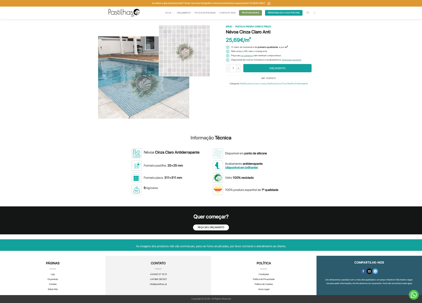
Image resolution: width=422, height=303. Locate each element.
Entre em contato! (291, 60)
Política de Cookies (264, 284)
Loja (53, 274)
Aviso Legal (263, 289)
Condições (264, 274)
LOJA (168, 12)
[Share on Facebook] (363, 271)
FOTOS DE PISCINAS (205, 12)
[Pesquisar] (314, 13)
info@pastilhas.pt (158, 284)
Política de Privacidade (264, 279)
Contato (53, 284)
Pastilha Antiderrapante (297, 83)
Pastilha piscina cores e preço (253, 26)
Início (229, 26)
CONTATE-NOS (227, 12)
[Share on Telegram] (375, 271)
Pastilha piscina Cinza (276, 83)
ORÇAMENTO (184, 12)
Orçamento (52, 279)
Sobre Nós (53, 289)
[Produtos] (307, 12)
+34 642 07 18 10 (158, 274)
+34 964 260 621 (158, 279)
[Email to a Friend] (369, 271)
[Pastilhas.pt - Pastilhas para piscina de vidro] (124, 13)
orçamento (247, 56)
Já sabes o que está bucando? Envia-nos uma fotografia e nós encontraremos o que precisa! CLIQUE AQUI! (209, 3)
